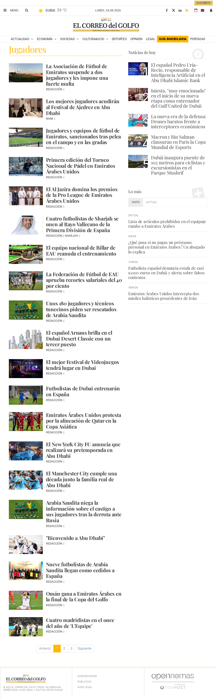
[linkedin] (180, 10)
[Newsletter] (202, 10)
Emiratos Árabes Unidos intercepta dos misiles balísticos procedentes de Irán (163, 296)
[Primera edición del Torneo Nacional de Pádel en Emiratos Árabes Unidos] (26, 166)
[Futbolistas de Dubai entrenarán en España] (26, 394)
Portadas (197, 39)
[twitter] (173, 10)
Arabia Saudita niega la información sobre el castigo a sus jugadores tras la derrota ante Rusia (84, 511)
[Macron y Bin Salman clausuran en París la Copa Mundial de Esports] (138, 140)
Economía (45, 39)
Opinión (136, 39)
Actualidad (20, 39)
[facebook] (166, 10)
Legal (150, 39)
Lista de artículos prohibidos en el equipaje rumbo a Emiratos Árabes (167, 224)
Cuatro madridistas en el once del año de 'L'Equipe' (80, 623)
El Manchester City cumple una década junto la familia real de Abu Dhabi (81, 479)
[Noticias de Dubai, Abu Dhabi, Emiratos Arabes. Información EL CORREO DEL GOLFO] (106, 25)
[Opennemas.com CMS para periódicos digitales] (173, 681)
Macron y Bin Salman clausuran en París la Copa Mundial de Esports (178, 142)
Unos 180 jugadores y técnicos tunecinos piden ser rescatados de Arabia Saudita (81, 309)
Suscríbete (203, 2)
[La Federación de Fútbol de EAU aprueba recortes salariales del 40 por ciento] (26, 280)
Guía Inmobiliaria (172, 39)
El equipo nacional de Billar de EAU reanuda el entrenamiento (81, 250)
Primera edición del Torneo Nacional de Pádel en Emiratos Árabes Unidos (80, 165)
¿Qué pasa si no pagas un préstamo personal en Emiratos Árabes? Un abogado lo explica (166, 246)
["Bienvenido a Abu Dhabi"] (26, 544)
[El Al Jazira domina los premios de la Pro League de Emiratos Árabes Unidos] (26, 195)
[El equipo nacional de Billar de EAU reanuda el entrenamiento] (26, 254)
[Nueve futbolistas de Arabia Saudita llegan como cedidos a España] (26, 570)
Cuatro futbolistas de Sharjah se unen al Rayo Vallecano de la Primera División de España (82, 224)
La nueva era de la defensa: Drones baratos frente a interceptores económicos (178, 121)
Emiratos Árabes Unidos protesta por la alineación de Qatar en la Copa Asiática (83, 420)
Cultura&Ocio (93, 39)
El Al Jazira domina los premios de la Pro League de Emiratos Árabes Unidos (81, 195)
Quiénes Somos (87, 676)
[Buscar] (27, 10)
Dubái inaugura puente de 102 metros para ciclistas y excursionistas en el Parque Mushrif (178, 165)
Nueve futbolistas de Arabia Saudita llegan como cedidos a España (80, 570)
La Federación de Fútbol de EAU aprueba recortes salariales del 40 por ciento (84, 280)
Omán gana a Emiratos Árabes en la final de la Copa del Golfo (84, 596)
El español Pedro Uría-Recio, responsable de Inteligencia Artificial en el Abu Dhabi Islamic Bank (178, 72)
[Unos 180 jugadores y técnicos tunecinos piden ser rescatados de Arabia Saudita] (26, 309)
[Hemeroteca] (195, 10)
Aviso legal (84, 687)
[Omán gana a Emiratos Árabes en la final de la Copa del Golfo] (26, 600)
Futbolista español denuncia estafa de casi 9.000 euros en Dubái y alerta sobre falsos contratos (166, 272)
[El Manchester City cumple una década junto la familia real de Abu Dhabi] (26, 480)
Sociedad (68, 39)
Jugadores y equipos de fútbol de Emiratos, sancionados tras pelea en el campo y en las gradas (83, 136)
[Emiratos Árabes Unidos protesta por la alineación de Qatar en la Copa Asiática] (26, 421)
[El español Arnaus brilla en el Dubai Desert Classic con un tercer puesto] (26, 339)
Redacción (54, 89)
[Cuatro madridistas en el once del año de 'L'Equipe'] (26, 626)
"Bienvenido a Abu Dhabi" (75, 537)
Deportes (119, 39)
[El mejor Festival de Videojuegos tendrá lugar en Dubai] (26, 368)
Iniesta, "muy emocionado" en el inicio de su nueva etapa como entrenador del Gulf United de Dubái (178, 98)
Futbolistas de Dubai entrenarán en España (83, 391)
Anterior (45, 648)
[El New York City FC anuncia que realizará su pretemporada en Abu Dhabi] (26, 450)
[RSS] (187, 10)
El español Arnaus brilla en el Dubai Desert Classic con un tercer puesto (79, 338)
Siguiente (84, 648)
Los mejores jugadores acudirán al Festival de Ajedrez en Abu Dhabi (82, 107)
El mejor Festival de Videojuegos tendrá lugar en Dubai (82, 364)
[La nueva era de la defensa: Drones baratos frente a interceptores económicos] (138, 120)
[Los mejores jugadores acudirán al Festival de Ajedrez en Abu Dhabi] (26, 107)
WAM (50, 118)
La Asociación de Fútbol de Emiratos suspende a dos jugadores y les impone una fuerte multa (77, 75)
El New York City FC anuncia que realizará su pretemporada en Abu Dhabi (83, 450)
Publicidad (84, 681)
